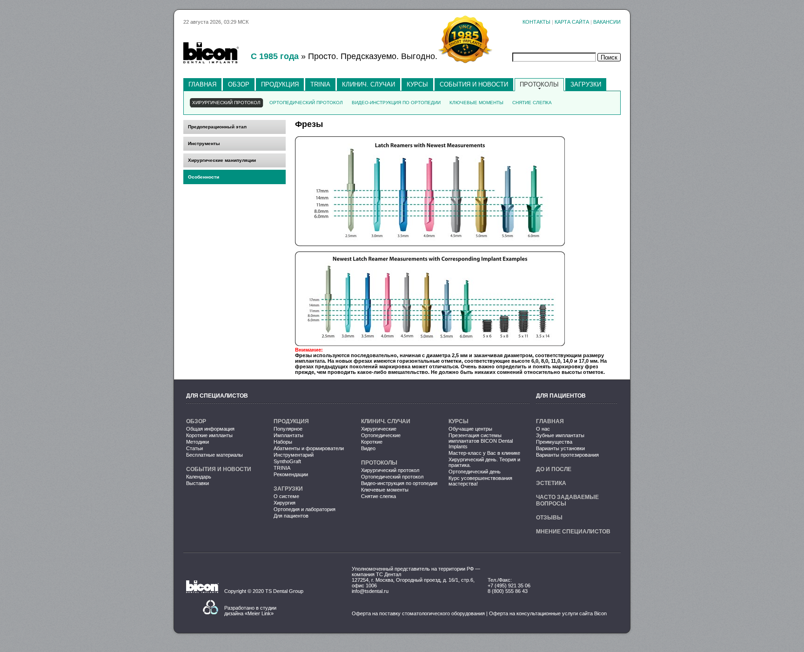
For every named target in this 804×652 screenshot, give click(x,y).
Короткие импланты (209, 435)
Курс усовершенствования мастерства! (480, 480)
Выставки (197, 483)
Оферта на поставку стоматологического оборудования (418, 613)
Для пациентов (291, 516)
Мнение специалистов (573, 531)
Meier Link (259, 613)
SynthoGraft (287, 461)
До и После (553, 469)
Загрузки (585, 84)
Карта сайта (572, 22)
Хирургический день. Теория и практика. (484, 462)
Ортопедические (381, 435)
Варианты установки (560, 448)
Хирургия (284, 503)
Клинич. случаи (368, 84)
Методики (197, 442)
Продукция (280, 84)
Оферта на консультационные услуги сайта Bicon (548, 613)
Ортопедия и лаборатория (304, 509)
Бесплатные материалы (214, 455)
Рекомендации (291, 474)
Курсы (417, 84)
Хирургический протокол (390, 470)
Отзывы (549, 517)
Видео (368, 448)
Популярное (288, 429)
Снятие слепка (378, 496)
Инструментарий (294, 455)
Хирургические (378, 429)
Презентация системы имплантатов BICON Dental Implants (481, 440)
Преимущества (554, 442)
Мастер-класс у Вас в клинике (484, 453)
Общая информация (210, 429)
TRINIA (320, 84)
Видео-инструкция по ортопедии (399, 483)
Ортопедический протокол (392, 476)
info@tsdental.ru (370, 591)
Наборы (283, 442)
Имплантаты (288, 435)
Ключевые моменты (385, 489)
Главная (202, 84)
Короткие (371, 442)
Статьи (194, 448)
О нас (543, 429)
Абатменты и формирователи (309, 448)
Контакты (536, 22)
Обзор (238, 84)
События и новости (474, 84)
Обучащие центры (470, 429)
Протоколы (539, 84)
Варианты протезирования (567, 455)
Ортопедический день (475, 471)
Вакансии (607, 22)
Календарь (198, 476)
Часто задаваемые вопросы (567, 500)
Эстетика (551, 483)
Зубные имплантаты (560, 435)
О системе (286, 496)
